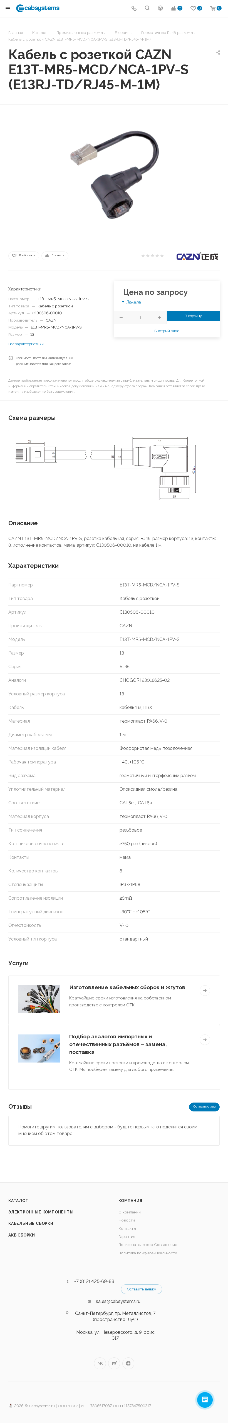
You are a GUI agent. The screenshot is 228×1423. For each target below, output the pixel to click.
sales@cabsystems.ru (118, 1301)
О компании (129, 1212)
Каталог (18, 1200)
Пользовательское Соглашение (147, 1244)
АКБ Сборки (21, 1235)
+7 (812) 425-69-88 (94, 1281)
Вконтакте (100, 1363)
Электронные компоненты (41, 1212)
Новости (126, 1220)
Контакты (127, 1228)
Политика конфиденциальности (147, 1253)
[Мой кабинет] (160, 8)
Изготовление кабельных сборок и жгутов (127, 987)
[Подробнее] (205, 990)
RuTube (114, 1363)
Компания (130, 1200)
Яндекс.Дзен (128, 1363)
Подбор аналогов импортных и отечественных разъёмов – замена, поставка (118, 1044)
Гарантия (126, 1236)
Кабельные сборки (30, 1223)
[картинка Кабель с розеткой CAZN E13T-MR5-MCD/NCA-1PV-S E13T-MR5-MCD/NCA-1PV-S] (114, 176)
